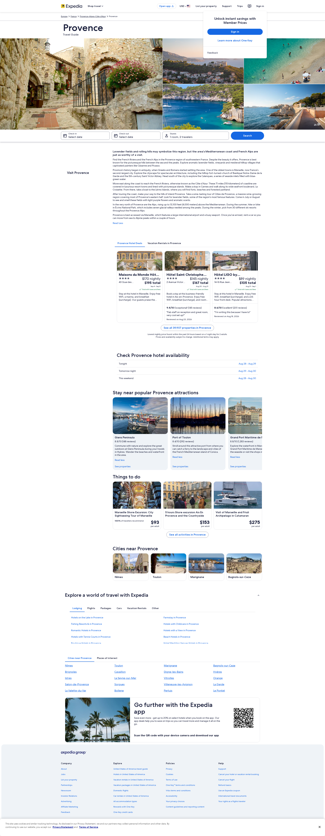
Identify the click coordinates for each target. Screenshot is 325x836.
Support (227, 6)
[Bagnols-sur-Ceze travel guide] (244, 567)
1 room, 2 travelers (181, 137)
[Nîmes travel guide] (131, 567)
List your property (206, 6)
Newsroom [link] (66, 790)
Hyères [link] (217, 672)
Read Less (118, 223)
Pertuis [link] (168, 690)
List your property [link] (69, 779)
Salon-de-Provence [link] (77, 684)
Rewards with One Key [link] (123, 806)
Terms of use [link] (171, 779)
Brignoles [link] (71, 672)
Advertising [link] (66, 801)
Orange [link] (218, 678)
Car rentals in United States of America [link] (131, 796)
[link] (235, 52)
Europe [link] (64, 16)
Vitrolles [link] (169, 678)
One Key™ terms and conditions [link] (180, 785)
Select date (75, 137)
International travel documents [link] (232, 796)
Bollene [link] (119, 690)
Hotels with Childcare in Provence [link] (181, 623)
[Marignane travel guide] (206, 567)
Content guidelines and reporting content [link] (185, 806)
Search (247, 135)
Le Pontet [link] (219, 690)
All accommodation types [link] (125, 801)
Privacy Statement (63, 827)
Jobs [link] (63, 774)
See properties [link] (123, 466)
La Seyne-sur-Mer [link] (125, 678)
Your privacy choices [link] (175, 801)
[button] (162, 595)
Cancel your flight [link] (226, 779)
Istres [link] (68, 678)
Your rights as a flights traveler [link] (231, 801)
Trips (240, 6)
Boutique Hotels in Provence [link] (86, 643)
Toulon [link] (118, 665)
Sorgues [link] (119, 684)
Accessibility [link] (171, 796)
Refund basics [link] (224, 785)
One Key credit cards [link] (123, 812)
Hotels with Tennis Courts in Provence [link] (91, 636)
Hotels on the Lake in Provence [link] (87, 617)
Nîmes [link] (69, 665)
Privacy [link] (169, 769)
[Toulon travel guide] (169, 567)
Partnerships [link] (66, 785)
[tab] (130, 243)
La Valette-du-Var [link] (75, 690)
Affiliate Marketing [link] (69, 806)
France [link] (74, 16)
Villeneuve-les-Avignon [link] (178, 684)
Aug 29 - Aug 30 (247, 370)
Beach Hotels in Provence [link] (177, 636)
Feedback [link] (65, 812)
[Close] (319, 827)
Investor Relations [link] (69, 796)
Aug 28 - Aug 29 (247, 363)
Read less (120, 460)
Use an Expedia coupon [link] (229, 790)
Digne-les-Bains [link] (173, 672)
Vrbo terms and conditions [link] (178, 790)
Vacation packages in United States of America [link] (134, 785)
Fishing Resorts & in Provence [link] (86, 623)
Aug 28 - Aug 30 (247, 378)
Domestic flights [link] (120, 790)
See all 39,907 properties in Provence (187, 327)
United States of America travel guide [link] (130, 769)
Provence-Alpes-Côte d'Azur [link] (93, 16)
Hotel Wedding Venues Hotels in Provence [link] (186, 643)
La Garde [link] (218, 684)
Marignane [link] (170, 665)
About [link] (64, 769)
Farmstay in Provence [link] (175, 617)
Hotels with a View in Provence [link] (180, 630)
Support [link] (222, 769)
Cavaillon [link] (120, 672)
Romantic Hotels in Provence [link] (86, 630)
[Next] (262, 433)
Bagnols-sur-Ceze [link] (224, 665)
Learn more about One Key (235, 40)
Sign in (260, 6)
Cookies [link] (169, 774)
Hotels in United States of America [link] (129, 774)
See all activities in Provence (187, 534)
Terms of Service (88, 827)
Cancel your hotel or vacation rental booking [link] (238, 774)
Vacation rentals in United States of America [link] (133, 779)
